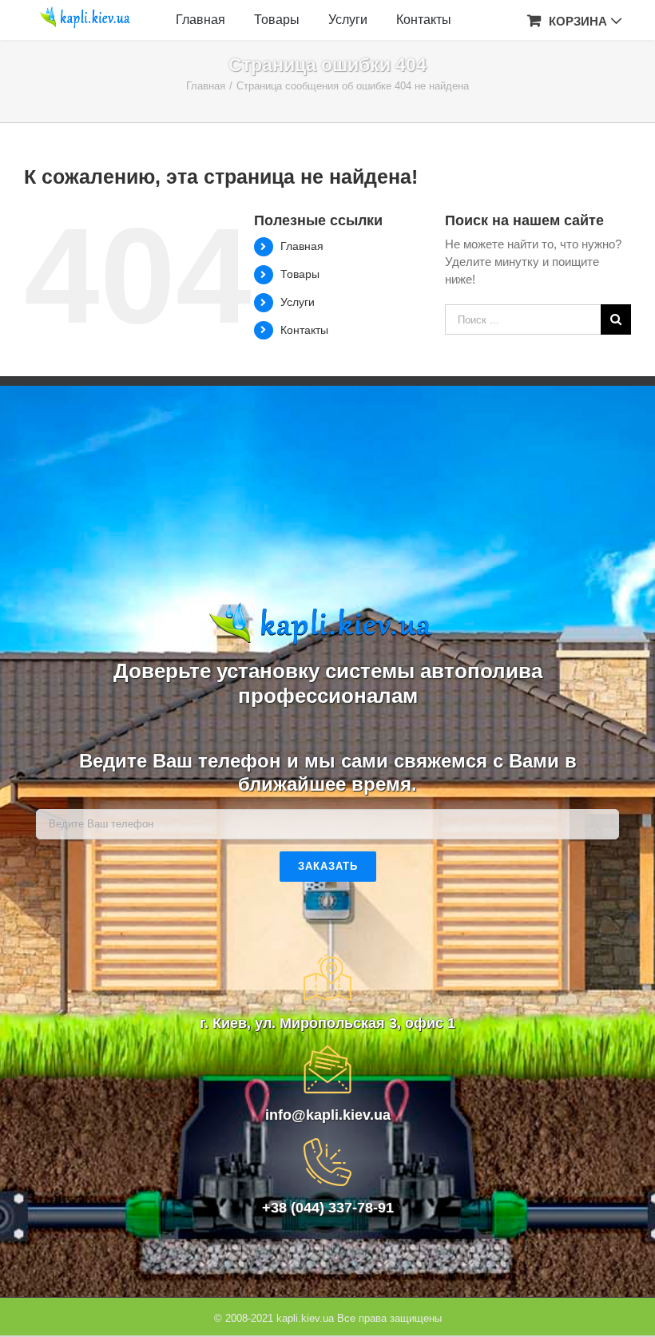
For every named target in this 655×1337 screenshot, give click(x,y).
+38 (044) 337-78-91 (328, 1208)
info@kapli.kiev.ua (328, 1115)
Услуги (297, 302)
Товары (300, 274)
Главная (302, 246)
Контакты (304, 329)
